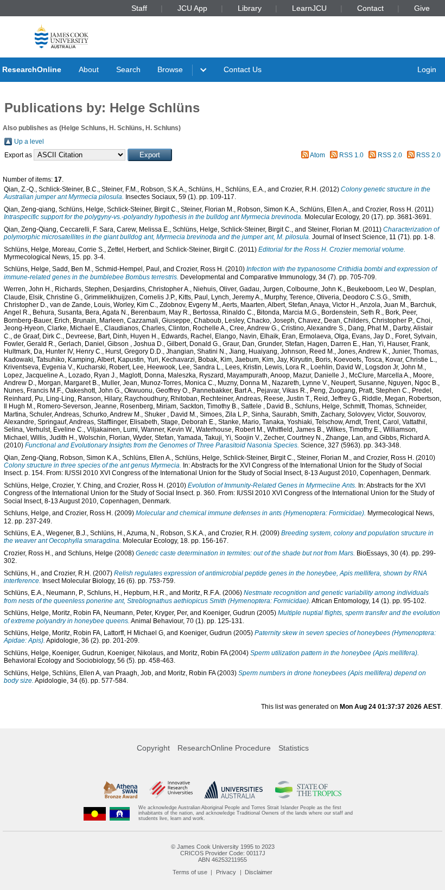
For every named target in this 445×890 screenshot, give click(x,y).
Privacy (226, 872)
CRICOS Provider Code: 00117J (222, 853)
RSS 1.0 (351, 155)
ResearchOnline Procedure (224, 748)
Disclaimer (258, 872)
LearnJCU (309, 8)
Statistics (293, 748)
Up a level (29, 141)
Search (128, 69)
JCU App (192, 8)
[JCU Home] (61, 36)
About (89, 69)
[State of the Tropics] (308, 789)
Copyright (153, 748)
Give (422, 8)
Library (250, 8)
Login (426, 69)
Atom (317, 155)
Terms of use (190, 872)
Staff (139, 8)
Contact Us (243, 69)
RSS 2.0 (390, 155)
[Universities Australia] (234, 789)
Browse (170, 69)
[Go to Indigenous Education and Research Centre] (95, 813)
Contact (370, 8)
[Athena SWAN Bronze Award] (120, 789)
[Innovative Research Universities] (170, 789)
